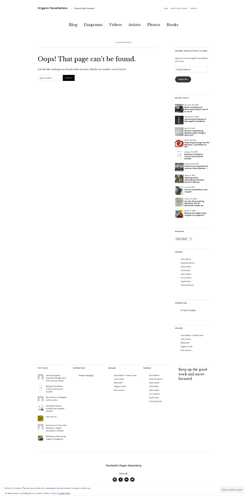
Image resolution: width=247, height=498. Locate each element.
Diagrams (93, 24)
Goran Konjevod (187, 263)
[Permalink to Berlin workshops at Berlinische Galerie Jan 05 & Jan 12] (179, 108)
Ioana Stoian (186, 267)
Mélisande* (185, 343)
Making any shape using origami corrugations (195, 214)
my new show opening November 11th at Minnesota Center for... (194, 203)
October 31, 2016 (190, 199)
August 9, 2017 (189, 175)
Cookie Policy (64, 493)
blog (166, 8)
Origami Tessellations (52, 8)
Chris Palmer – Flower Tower (192, 335)
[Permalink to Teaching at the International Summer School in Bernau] (179, 178)
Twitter (132, 481)
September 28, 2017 (191, 164)
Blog (73, 24)
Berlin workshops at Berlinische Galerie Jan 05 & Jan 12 (196, 109)
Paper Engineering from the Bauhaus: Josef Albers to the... (196, 145)
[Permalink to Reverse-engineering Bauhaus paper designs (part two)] (179, 131)
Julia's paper (186, 274)
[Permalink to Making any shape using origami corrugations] (179, 214)
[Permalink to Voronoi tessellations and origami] (179, 190)
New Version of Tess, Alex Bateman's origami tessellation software (56, 428)
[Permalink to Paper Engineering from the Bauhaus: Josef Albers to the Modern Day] (179, 143)
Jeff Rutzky (185, 270)
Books (172, 24)
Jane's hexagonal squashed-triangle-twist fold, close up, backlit (56, 378)
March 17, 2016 (190, 211)
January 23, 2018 (191, 152)
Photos (153, 24)
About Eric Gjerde (179, 8)
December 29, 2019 (191, 105)
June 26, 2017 (189, 187)
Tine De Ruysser (187, 285)
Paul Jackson (186, 350)
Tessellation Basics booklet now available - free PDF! (55, 408)
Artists (134, 24)
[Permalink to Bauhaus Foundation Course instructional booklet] (179, 155)
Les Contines (186, 278)
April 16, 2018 (189, 128)
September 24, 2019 (191, 117)
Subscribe (183, 79)
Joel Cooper (186, 339)
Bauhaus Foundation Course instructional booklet (193, 156)
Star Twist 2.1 (51, 417)
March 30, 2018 (190, 140)
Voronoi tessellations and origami (195, 191)
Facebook (120, 481)
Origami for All (186, 346)
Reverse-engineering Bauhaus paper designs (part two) (195, 133)
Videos (115, 24)
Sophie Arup (186, 281)
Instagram (115, 481)
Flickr (126, 481)
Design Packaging (188, 310)
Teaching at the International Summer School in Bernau (194, 180)
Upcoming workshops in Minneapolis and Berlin (195, 120)
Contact (193, 8)
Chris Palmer (186, 259)
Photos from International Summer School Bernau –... (196, 167)
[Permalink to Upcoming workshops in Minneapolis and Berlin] (179, 120)
